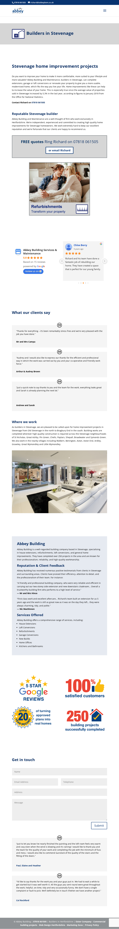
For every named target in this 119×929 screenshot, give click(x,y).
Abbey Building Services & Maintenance (40, 251)
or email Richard (59, 150)
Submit (99, 825)
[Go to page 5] (83, 283)
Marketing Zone (75, 925)
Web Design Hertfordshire (52, 925)
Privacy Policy (92, 925)
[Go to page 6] (85, 282)
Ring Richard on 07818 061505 (71, 141)
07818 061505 (20, 2)
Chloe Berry (80, 245)
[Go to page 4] (81, 282)
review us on (32, 271)
